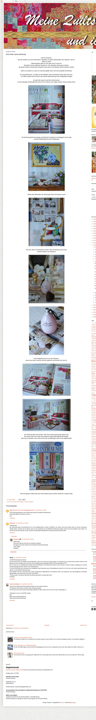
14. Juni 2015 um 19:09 (22, 523)
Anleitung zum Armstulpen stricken (23, 637)
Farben (26, 501)
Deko (93, 373)
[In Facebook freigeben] (23, 499)
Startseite (46, 625)
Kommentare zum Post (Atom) (20, 628)
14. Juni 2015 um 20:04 (27, 539)
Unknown (12, 523)
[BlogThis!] (20, 499)
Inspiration (30, 501)
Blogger (74, 702)
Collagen (93, 366)
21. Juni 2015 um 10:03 (26, 584)
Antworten (12, 518)
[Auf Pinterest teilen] (25, 499)
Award (93, 348)
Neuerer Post (9, 625)
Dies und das (13, 501)
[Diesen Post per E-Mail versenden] (19, 499)
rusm (63, 702)
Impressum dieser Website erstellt (15, 669)
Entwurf (93, 387)
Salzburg (93, 489)
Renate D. (16, 539)
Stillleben (93, 510)
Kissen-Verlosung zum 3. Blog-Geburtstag (25, 645)
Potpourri (94, 470)
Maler (93, 446)
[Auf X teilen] (22, 499)
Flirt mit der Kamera (19, 653)
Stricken (93, 511)
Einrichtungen (20, 501)
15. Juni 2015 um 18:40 (20, 557)
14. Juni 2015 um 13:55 (40, 510)
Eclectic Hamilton (15, 584)
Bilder (93, 354)
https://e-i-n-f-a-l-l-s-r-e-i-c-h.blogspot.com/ (21, 510)
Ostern (93, 462)
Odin (93, 460)
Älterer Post (83, 625)
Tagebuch (94, 515)
